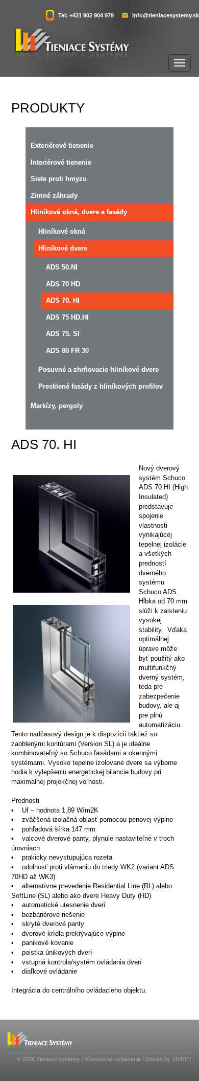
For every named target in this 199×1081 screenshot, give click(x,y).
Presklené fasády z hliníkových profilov (100, 386)
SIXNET (182, 1059)
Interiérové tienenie (61, 162)
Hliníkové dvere (62, 248)
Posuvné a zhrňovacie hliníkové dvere (98, 369)
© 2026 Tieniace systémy (48, 1059)
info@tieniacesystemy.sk (165, 15)
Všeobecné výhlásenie (113, 1059)
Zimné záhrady (54, 195)
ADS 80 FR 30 (67, 350)
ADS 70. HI (63, 300)
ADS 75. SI (63, 333)
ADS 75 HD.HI (67, 317)
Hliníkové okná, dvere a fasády (79, 212)
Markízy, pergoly (57, 406)
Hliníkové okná (61, 231)
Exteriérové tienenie (62, 145)
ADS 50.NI (62, 267)
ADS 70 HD (63, 284)
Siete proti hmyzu (59, 179)
